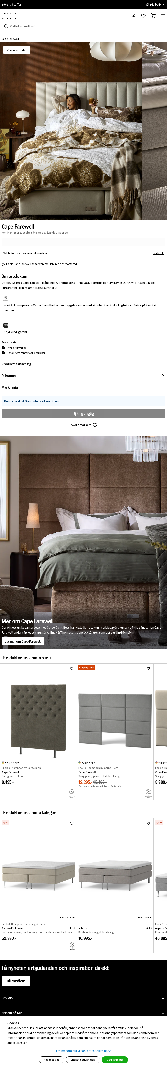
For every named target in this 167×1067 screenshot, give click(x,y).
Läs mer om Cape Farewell (23, 641)
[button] (71, 131)
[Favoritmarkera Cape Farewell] (72, 668)
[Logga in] (134, 16)
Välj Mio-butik (153, 4)
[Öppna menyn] (163, 16)
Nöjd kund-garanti (15, 332)
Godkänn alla (115, 1059)
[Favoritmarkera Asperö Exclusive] (72, 823)
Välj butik (158, 253)
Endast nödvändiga (83, 1059)
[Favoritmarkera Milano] (148, 823)
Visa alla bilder (17, 50)
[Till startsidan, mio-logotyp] (9, 16)
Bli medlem (16, 980)
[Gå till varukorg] (153, 16)
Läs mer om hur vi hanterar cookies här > (83, 1051)
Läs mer (8, 310)
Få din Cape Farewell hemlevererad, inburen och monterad (41, 264)
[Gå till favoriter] (143, 16)
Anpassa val (51, 1059)
